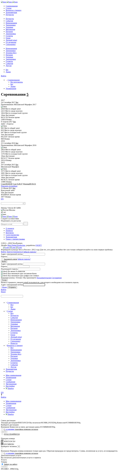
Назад (5, 287)
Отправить (12, 287)
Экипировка (11, 34)
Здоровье (9, 27)
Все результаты (16, 82)
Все (11, 305)
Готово (4, 280)
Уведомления (11, 384)
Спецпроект (11, 44)
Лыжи (8, 72)
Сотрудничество (12, 235)
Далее (4, 432)
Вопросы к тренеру (13, 10)
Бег (7, 70)
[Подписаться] (25, 223)
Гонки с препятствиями (15, 239)
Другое (9, 66)
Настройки (10, 386)
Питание (9, 32)
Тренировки (11, 25)
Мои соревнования (13, 375)
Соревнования (12, 6)
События (9, 21)
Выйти (11, 388)
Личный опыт (11, 40)
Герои (8, 38)
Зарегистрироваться (15, 252)
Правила (9, 231)
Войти (3, 76)
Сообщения (10, 382)
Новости (14, 343)
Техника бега (11, 53)
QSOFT (39, 245)
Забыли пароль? (29, 252)
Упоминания (11, 89)
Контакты (10, 233)
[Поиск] (24, 203)
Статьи (8, 8)
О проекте (10, 228)
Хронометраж (11, 12)
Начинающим (11, 23)
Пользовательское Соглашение (49, 278)
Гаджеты (9, 36)
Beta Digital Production (16, 245)
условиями (10, 429)
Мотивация (10, 29)
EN (2, 199)
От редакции (11, 42)
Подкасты (10, 15)
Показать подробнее (9, 186)
